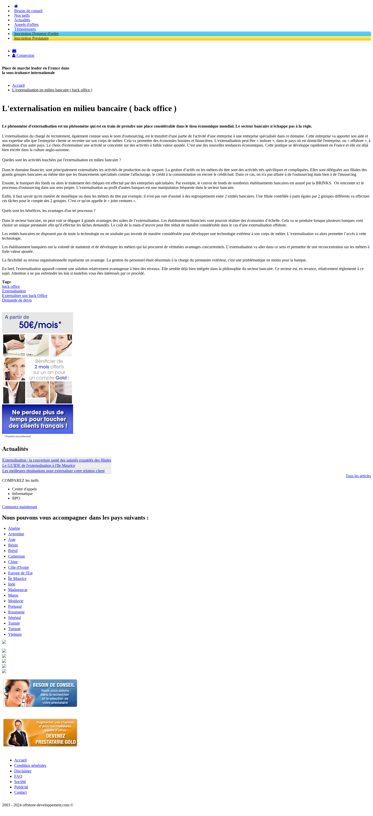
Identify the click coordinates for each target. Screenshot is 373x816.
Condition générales (30, 765)
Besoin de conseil (28, 11)
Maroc (13, 595)
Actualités (22, 20)
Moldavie (15, 601)
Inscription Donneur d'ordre (36, 33)
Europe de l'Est (20, 573)
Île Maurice (17, 578)
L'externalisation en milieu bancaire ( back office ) (52, 90)
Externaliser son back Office (24, 295)
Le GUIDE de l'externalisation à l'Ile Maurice (38, 465)
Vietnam (15, 634)
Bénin (13, 545)
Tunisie (14, 623)
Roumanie (16, 612)
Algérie (14, 528)
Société (20, 781)
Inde (11, 584)
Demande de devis (17, 300)
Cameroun (16, 556)
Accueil (18, 85)
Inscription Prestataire (31, 38)
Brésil (13, 550)
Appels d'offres (26, 24)
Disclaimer (22, 771)
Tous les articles (358, 476)
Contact (20, 792)
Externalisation (14, 291)
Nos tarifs (22, 15)
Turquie (14, 629)
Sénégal (14, 617)
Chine (13, 562)
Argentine (16, 534)
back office (11, 286)
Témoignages (25, 29)
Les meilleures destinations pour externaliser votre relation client (53, 471)
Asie (11, 539)
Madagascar (17, 590)
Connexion (24, 56)
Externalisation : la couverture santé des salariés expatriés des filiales (56, 460)
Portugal (15, 606)
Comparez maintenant (19, 507)
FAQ (18, 776)
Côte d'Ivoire (18, 567)
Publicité (21, 787)
